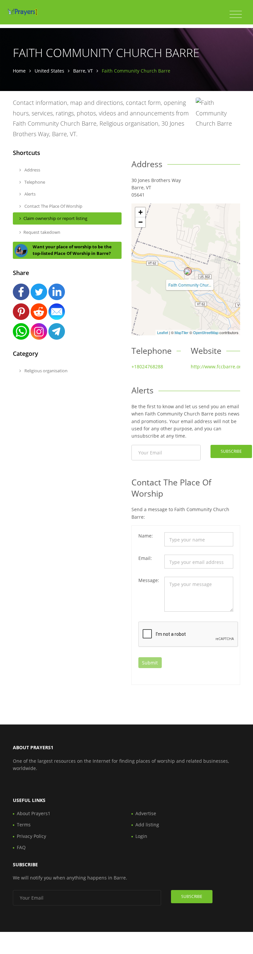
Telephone (34, 182)
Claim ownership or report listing (55, 218)
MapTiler (181, 332)
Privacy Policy (31, 836)
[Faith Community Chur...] (188, 271)
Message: (148, 580)
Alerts (29, 194)
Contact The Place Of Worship (52, 206)
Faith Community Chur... (189, 285)
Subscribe (231, 451)
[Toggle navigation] (235, 14)
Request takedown (41, 232)
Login (141, 836)
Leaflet (162, 332)
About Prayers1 (33, 813)
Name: (145, 536)
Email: (145, 558)
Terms (24, 824)
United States (49, 71)
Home (19, 71)
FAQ (21, 847)
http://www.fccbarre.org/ (218, 366)
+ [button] (140, 212)
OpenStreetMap (205, 332)
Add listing (147, 824)
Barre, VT (83, 71)
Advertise (145, 813)
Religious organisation (45, 371)
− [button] (140, 222)
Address (31, 170)
